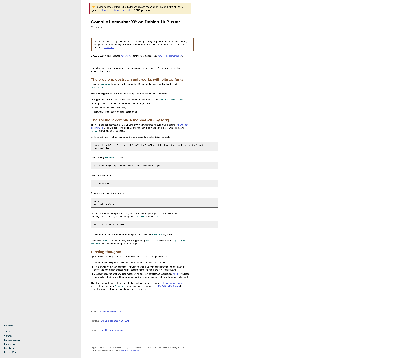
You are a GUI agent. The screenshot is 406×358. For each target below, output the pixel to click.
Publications (9, 344)
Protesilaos (9, 326)
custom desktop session (171, 283)
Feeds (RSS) (10, 352)
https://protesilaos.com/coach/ (116, 10)
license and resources (129, 350)
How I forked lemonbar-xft (109, 312)
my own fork (126, 56)
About (7, 332)
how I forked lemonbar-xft (170, 56)
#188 (175, 274)
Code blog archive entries (111, 330)
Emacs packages (12, 340)
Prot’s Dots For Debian (169, 286)
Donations (9, 348)
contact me (109, 47)
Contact (8, 336)
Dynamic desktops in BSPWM (115, 321)
